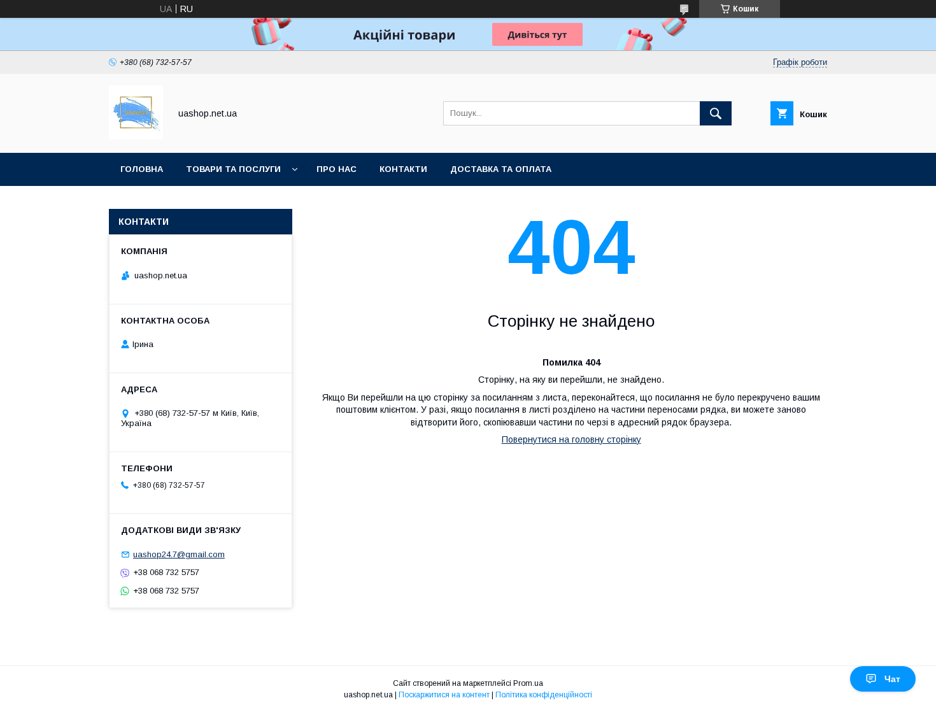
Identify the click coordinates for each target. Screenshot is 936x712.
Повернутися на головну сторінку (571, 439)
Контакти (403, 169)
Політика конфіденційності (543, 694)
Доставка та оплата (500, 169)
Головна (141, 169)
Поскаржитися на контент (444, 694)
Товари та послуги (233, 169)
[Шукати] (716, 113)
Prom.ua (528, 683)
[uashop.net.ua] (136, 136)
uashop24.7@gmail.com (179, 554)
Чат (892, 679)
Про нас (336, 169)
